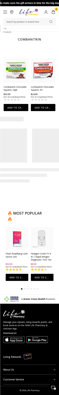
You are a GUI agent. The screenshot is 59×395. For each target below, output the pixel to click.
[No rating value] (12, 99)
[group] (17, 254)
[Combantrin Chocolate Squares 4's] (43, 70)
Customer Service (13, 379)
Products (7, 32)
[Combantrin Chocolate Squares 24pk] (16, 70)
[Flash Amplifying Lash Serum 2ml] (17, 238)
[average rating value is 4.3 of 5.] (39, 269)
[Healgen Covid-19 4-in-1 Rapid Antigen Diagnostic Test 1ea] (42, 238)
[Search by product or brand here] (51, 21)
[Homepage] (29, 12)
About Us (8, 369)
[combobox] (29, 22)
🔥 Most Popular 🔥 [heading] (25, 216)
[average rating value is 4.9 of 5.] (14, 269)
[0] (53, 12)
